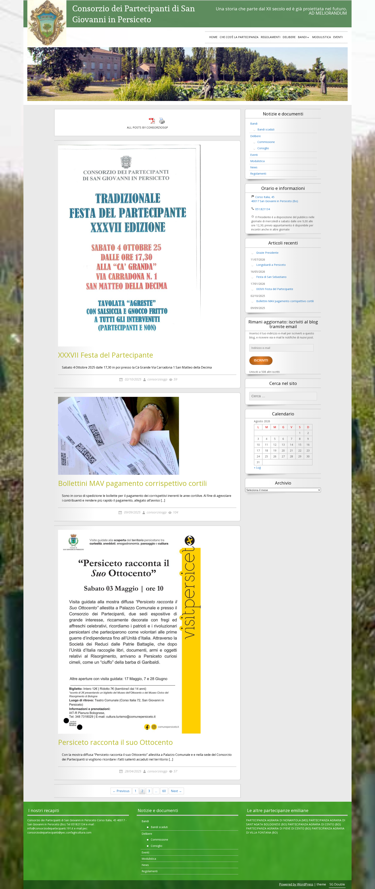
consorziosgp (157, 379)
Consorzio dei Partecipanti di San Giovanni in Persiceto (133, 14)
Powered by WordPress (296, 884)
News (253, 167)
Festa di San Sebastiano (271, 276)
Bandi (302, 37)
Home (213, 37)
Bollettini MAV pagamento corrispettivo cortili (132, 483)
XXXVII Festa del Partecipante (105, 355)
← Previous (121, 791)
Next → (176, 791)
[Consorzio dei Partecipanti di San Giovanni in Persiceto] (46, 23)
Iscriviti (261, 360)
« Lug (257, 467)
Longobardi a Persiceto (271, 264)
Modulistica (321, 37)
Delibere (289, 37)
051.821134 (262, 209)
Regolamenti (270, 37)
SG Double (337, 884)
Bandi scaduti (265, 129)
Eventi (338, 37)
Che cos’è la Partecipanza (239, 37)
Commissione (266, 142)
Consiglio (263, 148)
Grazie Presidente (267, 252)
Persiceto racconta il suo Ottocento (115, 742)
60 (164, 791)
